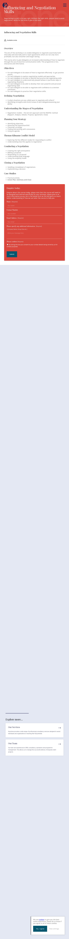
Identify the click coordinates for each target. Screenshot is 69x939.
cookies (41, 920)
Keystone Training (5, 5)
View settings (54, 929)
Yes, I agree (40, 929)
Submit (12, 254)
